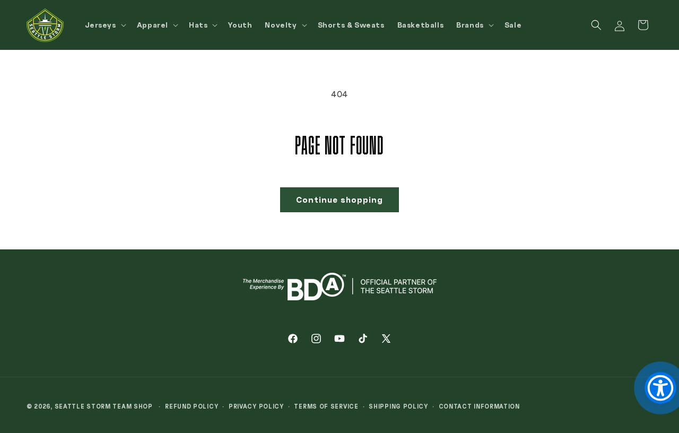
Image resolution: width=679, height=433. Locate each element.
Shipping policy (398, 406)
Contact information (479, 406)
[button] (104, 25)
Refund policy (191, 406)
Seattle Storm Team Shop (104, 406)
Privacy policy (256, 406)
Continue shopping (339, 199)
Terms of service (326, 406)
